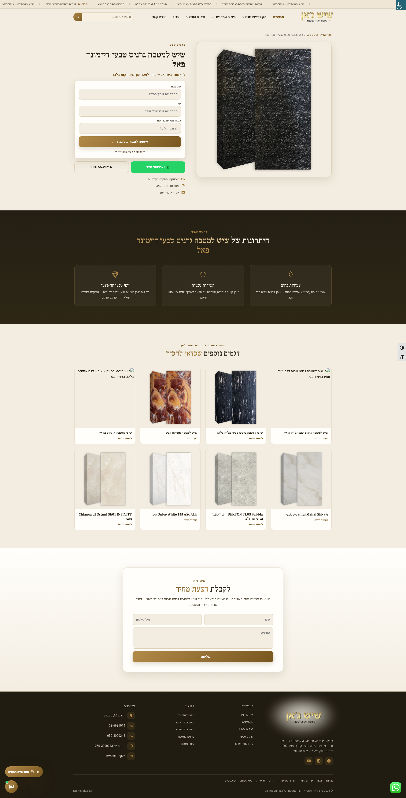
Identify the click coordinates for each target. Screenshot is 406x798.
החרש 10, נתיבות (114, 715)
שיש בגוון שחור (184, 729)
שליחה (203, 657)
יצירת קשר (159, 17)
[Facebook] (329, 761)
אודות (329, 781)
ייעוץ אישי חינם (115, 756)
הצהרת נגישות (287, 781)
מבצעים (278, 17)
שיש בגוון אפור (184, 722)
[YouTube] (308, 761)
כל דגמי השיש (244, 744)
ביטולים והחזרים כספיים (238, 781)
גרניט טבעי (312, 34)
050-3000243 (116, 736)
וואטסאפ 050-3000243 (110, 746)
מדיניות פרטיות (265, 781)
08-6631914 (101, 167)
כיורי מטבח (187, 744)
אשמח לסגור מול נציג (130, 142)
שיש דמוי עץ (186, 715)
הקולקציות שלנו (255, 17)
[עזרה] (11, 786)
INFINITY (247, 715)
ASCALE (247, 722)
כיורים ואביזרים (226, 17)
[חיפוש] (77, 16)
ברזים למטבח (186, 736)
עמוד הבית (326, 34)
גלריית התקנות (195, 17)
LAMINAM (246, 729)
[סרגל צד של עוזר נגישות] (401, 5)
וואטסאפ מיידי (155, 167)
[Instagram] (319, 761)
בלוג (176, 17)
